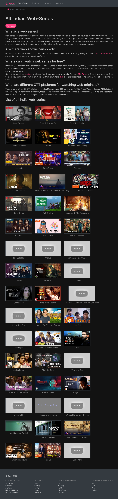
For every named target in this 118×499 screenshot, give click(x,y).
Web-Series (23, 3)
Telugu (94, 488)
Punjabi (94, 490)
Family (36, 488)
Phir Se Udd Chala (11, 490)
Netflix (60, 488)
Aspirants (8, 488)
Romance (37, 492)
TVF (61, 77)
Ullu (59, 483)
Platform (35, 3)
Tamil (93, 486)
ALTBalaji (61, 486)
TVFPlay (61, 492)
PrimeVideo (62, 490)
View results (10, 26)
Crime (36, 490)
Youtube (28, 74)
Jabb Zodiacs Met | (12, 492)
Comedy (37, 486)
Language (59, 3)
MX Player (82, 74)
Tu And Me (9, 483)
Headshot (8, 486)
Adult (36, 483)
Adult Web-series (103, 53)
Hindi (93, 483)
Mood (47, 3)
